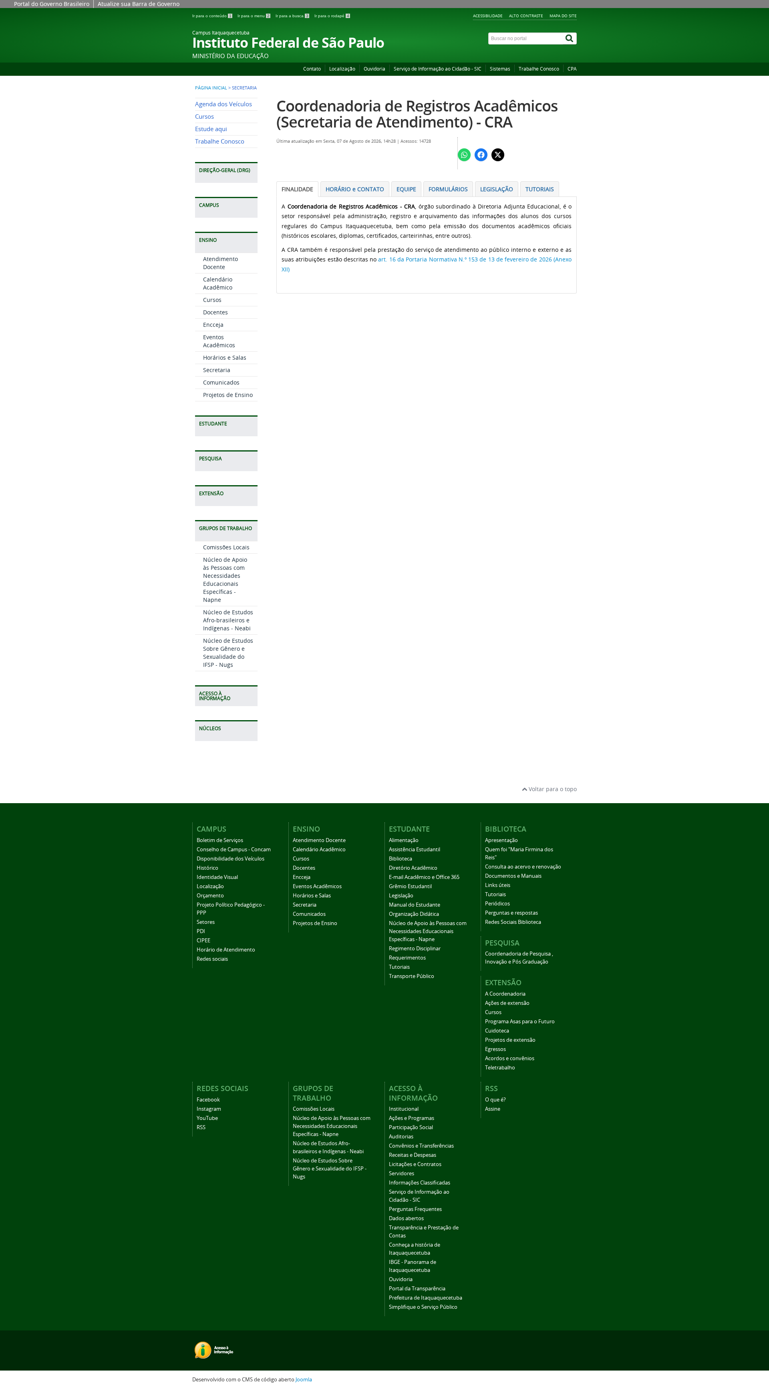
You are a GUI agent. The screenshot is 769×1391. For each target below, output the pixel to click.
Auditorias (401, 1136)
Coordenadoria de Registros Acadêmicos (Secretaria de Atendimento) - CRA (417, 113)
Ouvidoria (374, 68)
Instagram (209, 1109)
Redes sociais (212, 959)
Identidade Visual (217, 877)
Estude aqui (211, 129)
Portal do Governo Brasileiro (51, 4)
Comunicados (221, 382)
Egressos (495, 1049)
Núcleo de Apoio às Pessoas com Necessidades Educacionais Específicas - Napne (225, 579)
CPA (572, 68)
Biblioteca (400, 858)
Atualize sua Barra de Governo (138, 4)
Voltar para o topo (552, 789)
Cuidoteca (497, 1030)
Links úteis (497, 885)
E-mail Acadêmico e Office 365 (424, 877)
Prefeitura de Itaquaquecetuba (425, 1297)
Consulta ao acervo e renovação (523, 866)
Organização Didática (414, 914)
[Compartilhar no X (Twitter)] (497, 154)
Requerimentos (407, 957)
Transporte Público (411, 976)
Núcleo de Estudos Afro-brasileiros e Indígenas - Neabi (228, 620)
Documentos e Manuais (513, 876)
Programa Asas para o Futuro (520, 1021)
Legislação (401, 895)
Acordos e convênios (509, 1058)
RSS (201, 1127)
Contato (312, 68)
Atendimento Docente (220, 263)
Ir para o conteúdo (212, 16)
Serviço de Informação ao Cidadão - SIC (437, 68)
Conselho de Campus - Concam (234, 849)
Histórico (207, 868)
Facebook (208, 1099)
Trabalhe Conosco (539, 68)
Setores (206, 922)
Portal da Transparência (417, 1288)
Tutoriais (399, 967)
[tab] (297, 189)
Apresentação (501, 840)
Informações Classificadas (419, 1182)
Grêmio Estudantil (410, 886)
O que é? (495, 1099)
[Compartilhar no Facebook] (481, 154)
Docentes (215, 312)
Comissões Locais (226, 547)
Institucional (404, 1109)
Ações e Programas (411, 1118)
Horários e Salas (224, 357)
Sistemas (500, 68)
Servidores (401, 1173)
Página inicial (211, 88)
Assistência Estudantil (414, 849)
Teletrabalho (500, 1067)
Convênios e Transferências (421, 1145)
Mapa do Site (563, 15)
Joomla (304, 1379)
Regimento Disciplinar (415, 948)
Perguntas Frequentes (415, 1209)
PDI (201, 931)
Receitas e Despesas (412, 1155)
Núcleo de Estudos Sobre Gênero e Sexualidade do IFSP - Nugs (228, 652)
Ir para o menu (254, 16)
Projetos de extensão (510, 1040)
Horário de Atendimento (226, 949)
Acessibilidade (488, 15)
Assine (492, 1109)
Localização (342, 68)
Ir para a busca (292, 16)
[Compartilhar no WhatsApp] (464, 154)
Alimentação (404, 840)
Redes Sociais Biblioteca (513, 922)
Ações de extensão (507, 1003)
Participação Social (411, 1127)
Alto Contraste (526, 15)
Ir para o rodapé (331, 16)
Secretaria (216, 370)
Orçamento (210, 895)
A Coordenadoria (505, 993)
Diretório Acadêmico (413, 868)
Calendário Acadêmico (217, 283)
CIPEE (203, 940)
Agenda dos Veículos (223, 104)
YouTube (207, 1118)
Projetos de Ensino (228, 395)
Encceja (213, 324)
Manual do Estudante (414, 904)
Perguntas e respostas (511, 912)
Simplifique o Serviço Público (423, 1307)
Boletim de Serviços (220, 840)
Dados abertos (406, 1218)
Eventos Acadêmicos (219, 341)
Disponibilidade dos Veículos (230, 858)
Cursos (204, 116)
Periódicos (497, 903)
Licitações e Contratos (415, 1164)
